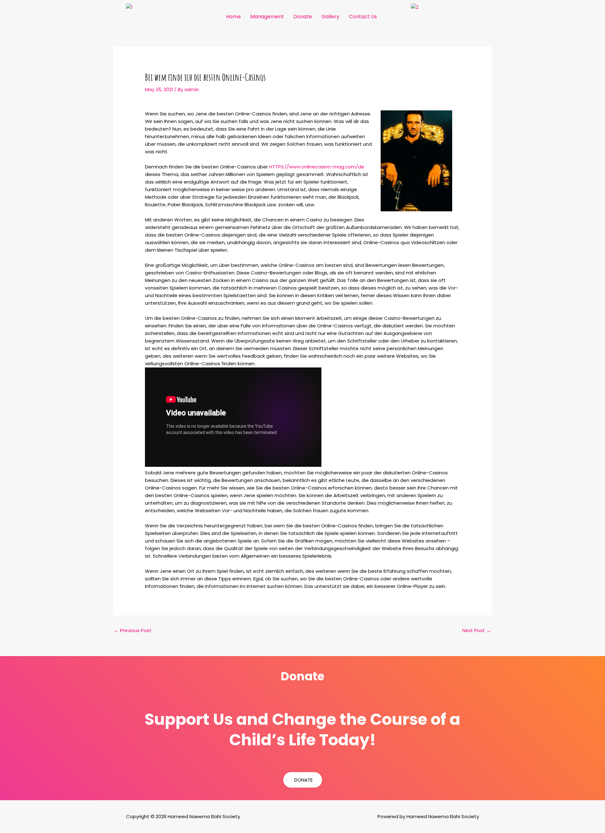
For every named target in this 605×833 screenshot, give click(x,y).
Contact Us (363, 16)
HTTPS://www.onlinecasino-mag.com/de (316, 166)
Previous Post (133, 630)
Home (233, 16)
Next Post (476, 630)
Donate (302, 16)
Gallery (330, 16)
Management (267, 16)
